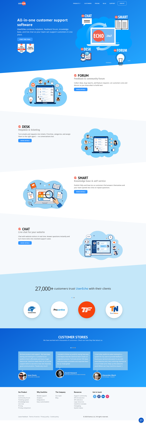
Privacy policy (45, 417)
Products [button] (76, 3)
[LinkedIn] (103, 396)
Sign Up (122, 3)
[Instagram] (107, 396)
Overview (21, 396)
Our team (58, 396)
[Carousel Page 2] (74, 297)
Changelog (77, 406)
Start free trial (24, 39)
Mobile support (42, 396)
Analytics (39, 398)
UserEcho (82, 289)
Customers (88, 3)
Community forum (24, 398)
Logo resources (79, 402)
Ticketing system (23, 400)
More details (80, 89)
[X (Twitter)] (95, 396)
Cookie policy (54, 417)
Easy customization (43, 402)
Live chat (21, 404)
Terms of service (34, 417)
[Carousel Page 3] (75, 347)
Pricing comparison (24, 408)
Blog (104, 3)
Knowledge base (23, 402)
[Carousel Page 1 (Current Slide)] (72, 297)
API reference (78, 400)
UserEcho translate (80, 404)
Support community (80, 396)
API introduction (79, 398)
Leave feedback (23, 417)
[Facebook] (99, 396)
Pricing (97, 3)
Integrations (41, 400)
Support (112, 3)
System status (78, 408)
